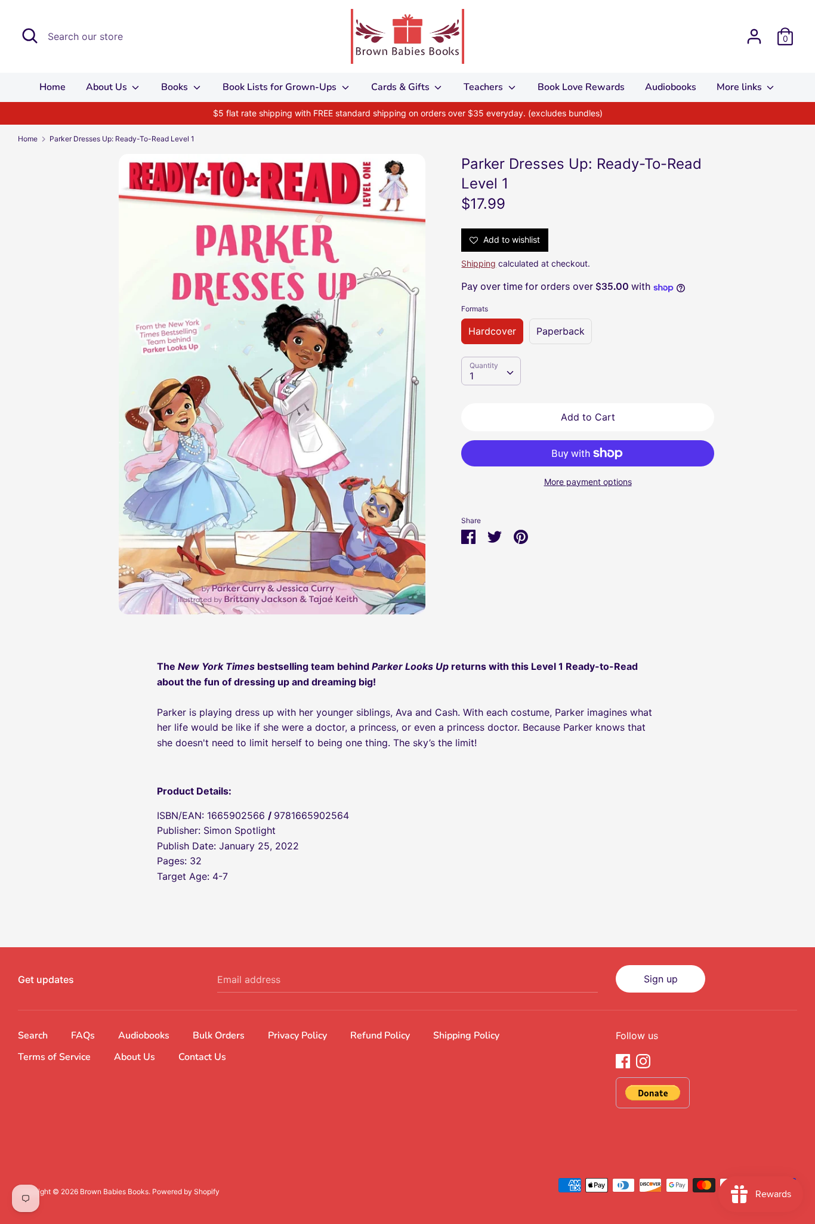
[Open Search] (30, 36)
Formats (474, 309)
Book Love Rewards (581, 87)
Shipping (478, 263)
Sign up (661, 979)
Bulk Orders (219, 1035)
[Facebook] (623, 1060)
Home (52, 87)
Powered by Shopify (186, 1191)
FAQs (83, 1035)
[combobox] (491, 371)
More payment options (588, 482)
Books (175, 87)
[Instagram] (643, 1060)
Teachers (484, 87)
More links (740, 87)
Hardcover (492, 331)
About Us (107, 87)
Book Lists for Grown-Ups (281, 87)
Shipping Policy (466, 1035)
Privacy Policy (297, 1035)
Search (33, 1035)
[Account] (754, 32)
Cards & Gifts (401, 87)
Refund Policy (380, 1035)
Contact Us (202, 1057)
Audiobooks (670, 87)
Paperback (560, 331)
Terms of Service (54, 1057)
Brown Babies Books (114, 1191)
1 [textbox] (472, 376)
